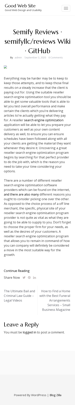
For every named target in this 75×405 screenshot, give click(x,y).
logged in (29, 332)
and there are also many (21, 194)
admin (18, 57)
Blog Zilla (55, 395)
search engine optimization (43, 120)
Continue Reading (17, 271)
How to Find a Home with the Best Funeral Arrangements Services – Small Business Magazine (54, 300)
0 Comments (55, 57)
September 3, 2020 (35, 57)
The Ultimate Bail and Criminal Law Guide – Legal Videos (19, 295)
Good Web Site (20, 6)
